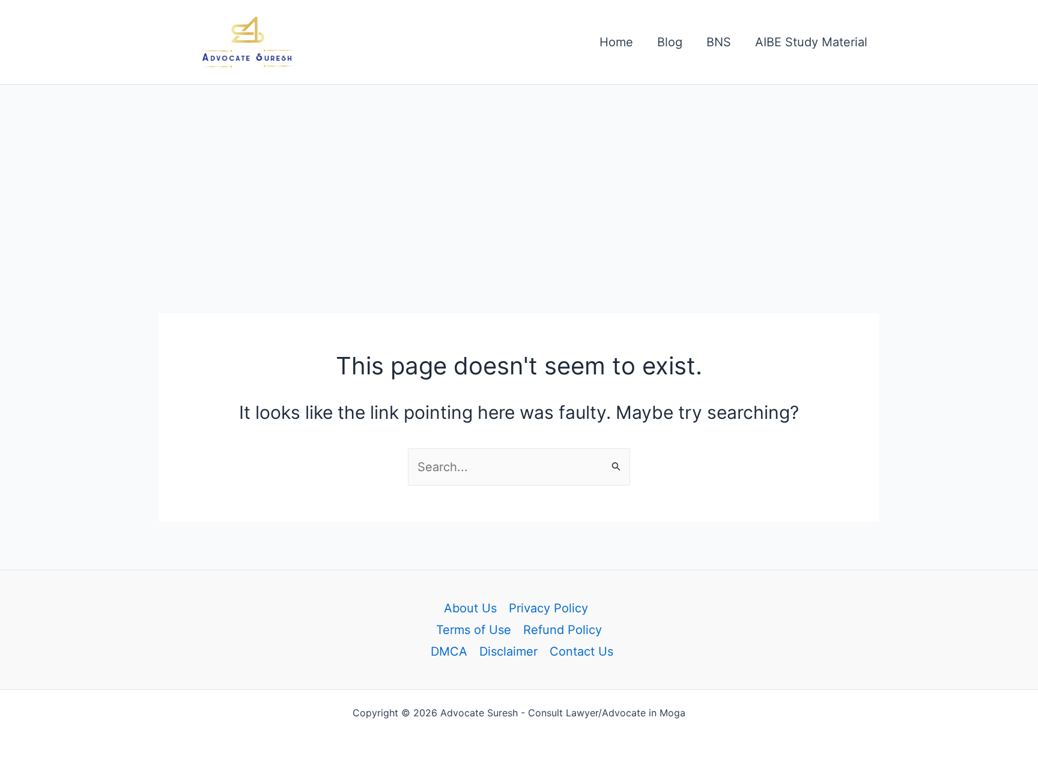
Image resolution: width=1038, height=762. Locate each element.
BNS (718, 42)
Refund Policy (562, 630)
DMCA (449, 651)
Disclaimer (508, 651)
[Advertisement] (519, 175)
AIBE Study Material (811, 42)
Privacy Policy (548, 608)
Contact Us (581, 651)
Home (616, 42)
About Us (470, 608)
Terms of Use (473, 630)
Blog (669, 42)
